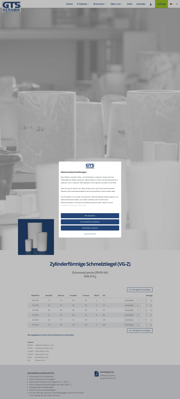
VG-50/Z (35, 320)
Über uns (116, 4)
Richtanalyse (107, 372)
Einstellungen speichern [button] (90, 228)
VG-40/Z (35, 315)
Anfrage (161, 4)
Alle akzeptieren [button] (90, 215)
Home (69, 4)
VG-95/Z (35, 325)
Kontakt (141, 4)
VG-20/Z (35, 305)
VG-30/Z (35, 310)
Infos (129, 4)
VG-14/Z (35, 300)
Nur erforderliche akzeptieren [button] (90, 222)
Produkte (82, 4)
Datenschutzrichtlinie (90, 234)
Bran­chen (99, 4)
